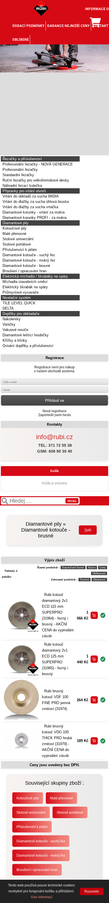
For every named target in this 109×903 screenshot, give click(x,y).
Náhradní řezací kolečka (21, 185)
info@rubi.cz (54, 437)
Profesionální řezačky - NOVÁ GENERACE (37, 164)
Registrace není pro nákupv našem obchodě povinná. (54, 369)
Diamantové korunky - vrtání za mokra (33, 212)
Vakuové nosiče (14, 330)
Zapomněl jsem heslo (54, 415)
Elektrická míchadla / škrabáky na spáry (34, 276)
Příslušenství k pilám (19, 250)
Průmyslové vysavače (20, 292)
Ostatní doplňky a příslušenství (27, 346)
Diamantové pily (15, 223)
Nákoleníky (11, 319)
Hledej (72, 500)
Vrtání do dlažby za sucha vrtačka (29, 207)
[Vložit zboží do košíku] (94, 615)
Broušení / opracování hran (23, 271)
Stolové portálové (16, 244)
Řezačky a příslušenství (21, 159)
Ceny (102, 567)
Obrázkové (99, 579)
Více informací (41, 897)
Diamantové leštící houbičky (25, 335)
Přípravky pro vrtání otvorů (23, 191)
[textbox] (40, 501)
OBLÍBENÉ (20, 40)
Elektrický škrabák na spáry (24, 287)
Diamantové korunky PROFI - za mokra (34, 217)
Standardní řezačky (17, 175)
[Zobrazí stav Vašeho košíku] (95, 25)
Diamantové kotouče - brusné (25, 266)
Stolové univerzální (17, 239)
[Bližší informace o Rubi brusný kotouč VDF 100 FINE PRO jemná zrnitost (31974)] (21, 719)
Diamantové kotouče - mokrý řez (28, 260)
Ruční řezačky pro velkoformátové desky (35, 180)
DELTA (7, 308)
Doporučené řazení (73, 567)
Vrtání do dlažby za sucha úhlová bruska (35, 201)
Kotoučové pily (14, 228)
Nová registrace (54, 411)
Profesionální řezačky (19, 169)
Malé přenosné (13, 234)
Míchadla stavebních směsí (24, 282)
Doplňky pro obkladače (20, 314)
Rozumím (91, 891)
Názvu (92, 567)
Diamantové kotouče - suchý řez (28, 255)
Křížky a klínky (14, 340)
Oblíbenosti (99, 573)
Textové (84, 579)
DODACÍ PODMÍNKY (28, 26)
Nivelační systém (16, 298)
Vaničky (8, 324)
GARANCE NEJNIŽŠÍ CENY (68, 26)
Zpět (87, 530)
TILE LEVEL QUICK (18, 303)
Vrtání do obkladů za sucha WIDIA (30, 196)
